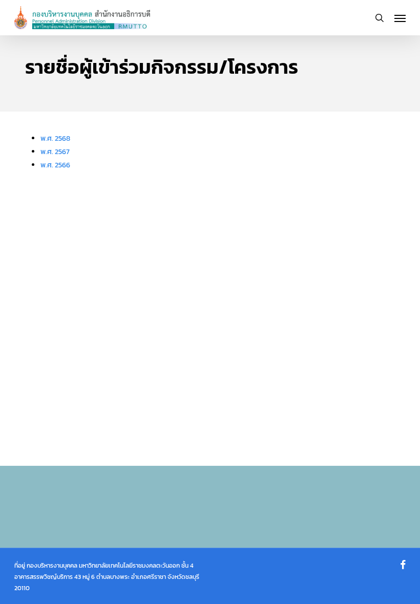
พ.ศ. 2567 (55, 151)
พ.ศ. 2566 (55, 165)
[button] (400, 18)
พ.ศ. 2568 (55, 138)
